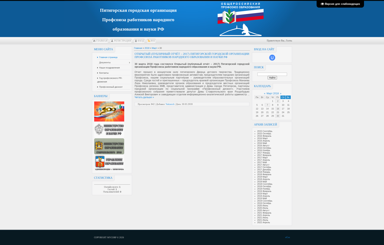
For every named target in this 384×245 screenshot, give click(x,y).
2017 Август (263, 165)
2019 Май (262, 198)
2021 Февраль (264, 213)
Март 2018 (273, 93)
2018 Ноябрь (263, 189)
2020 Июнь (262, 205)
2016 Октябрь (264, 148)
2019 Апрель (263, 196)
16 (278, 108)
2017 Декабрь (264, 169)
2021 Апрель (263, 215)
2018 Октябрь (264, 186)
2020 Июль (262, 208)
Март (154, 48)
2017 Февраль (264, 155)
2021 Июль (262, 220)
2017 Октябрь (264, 167)
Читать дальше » (144, 97)
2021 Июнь (262, 217)
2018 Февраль (264, 174)
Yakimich (170, 104)
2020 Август (263, 210)
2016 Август (263, 145)
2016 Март (262, 138)
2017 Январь (263, 153)
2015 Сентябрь (264, 131)
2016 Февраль (264, 136)
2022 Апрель (263, 222)
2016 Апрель (263, 141)
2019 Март (262, 193)
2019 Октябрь (264, 203)
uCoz (287, 237)
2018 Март (262, 177)
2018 (147, 48)
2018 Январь (263, 172)
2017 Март (262, 157)
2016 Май (262, 143)
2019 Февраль (264, 191)
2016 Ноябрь (263, 150)
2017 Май (262, 162)
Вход (141, 40)
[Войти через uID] (272, 58)
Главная (101, 40)
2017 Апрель (263, 160)
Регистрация (122, 40)
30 (278, 116)
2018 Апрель (263, 179)
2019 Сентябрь (264, 201)
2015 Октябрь (264, 133)
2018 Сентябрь (264, 184)
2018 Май (262, 181)
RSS (153, 40)
